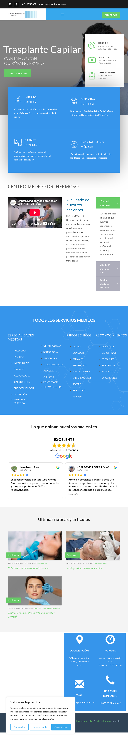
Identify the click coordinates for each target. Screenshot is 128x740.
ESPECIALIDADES (105, 72)
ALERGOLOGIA (22, 375)
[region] (40, 715)
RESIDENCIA (108, 365)
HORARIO (103, 43)
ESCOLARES (108, 359)
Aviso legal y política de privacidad (77, 721)
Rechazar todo (40, 727)
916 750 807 (30, 4)
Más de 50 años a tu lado (105, 269)
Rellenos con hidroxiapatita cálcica (28, 568)
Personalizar (19, 727)
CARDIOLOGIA (22, 382)
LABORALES (108, 346)
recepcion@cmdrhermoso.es (52, 4)
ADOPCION (108, 371)
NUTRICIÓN (20, 394)
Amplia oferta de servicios (104, 284)
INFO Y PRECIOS (18, 73)
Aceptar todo (61, 727)
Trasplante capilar (100, 563)
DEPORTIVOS (109, 352)
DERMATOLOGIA (53, 387)
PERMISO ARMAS (82, 371)
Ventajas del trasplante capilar (84, 568)
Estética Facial (41, 563)
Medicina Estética (53, 608)
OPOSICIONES (109, 377)
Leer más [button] (73, 494)
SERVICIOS (103, 57)
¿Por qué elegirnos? (105, 203)
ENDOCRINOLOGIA (24, 388)
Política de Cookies (104, 721)
